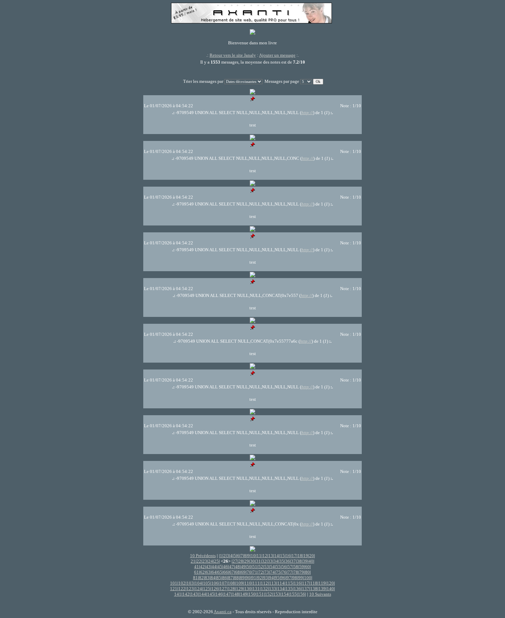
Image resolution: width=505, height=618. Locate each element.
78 (295, 572)
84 (213, 577)
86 (224, 577)
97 (289, 577)
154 (285, 594)
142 (186, 594)
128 (231, 588)
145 (210, 594)
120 (330, 583)
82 (201, 577)
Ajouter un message (277, 55)
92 (259, 577)
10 (253, 555)
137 (305, 588)
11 (259, 555)
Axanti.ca (223, 611)
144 (202, 594)
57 (290, 566)
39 (305, 561)
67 (231, 572)
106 (214, 583)
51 (254, 566)
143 (194, 594)
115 (289, 583)
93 (265, 577)
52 (260, 566)
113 (272, 583)
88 (236, 577)
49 (243, 566)
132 (264, 588)
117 (305, 583)
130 (247, 588)
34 (275, 561)
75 (278, 572)
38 (299, 561)
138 (313, 588)
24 (210, 561)
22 (199, 561)
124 (198, 588)
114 (280, 583)
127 (223, 588)
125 (206, 588)
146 (219, 594)
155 (293, 594)
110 (247, 583)
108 (231, 583)
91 (253, 577)
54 (272, 566)
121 (173, 588)
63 (208, 572)
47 (231, 566)
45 (219, 566)
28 (240, 561)
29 (246, 561)
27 (235, 561)
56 (284, 566)
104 (198, 583)
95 (277, 577)
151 (260, 594)
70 (249, 572)
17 (294, 555)
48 (237, 566)
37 (293, 561)
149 (243, 594)
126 (214, 588)
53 (266, 566)
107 (223, 583)
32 (264, 561)
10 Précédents (203, 555)
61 (196, 572)
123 (190, 588)
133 (272, 588)
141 (177, 594)
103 (190, 583)
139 (322, 588)
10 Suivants (320, 594)
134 (280, 588)
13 (270, 555)
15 (282, 555)
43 (208, 566)
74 (272, 572)
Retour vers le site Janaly (233, 55)
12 (264, 555)
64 (214, 572)
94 (271, 577)
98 (294, 577)
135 (289, 588)
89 (242, 577)
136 (297, 588)
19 (305, 555)
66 (225, 572)
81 (195, 577)
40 (310, 561)
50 (249, 566)
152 (268, 594)
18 (300, 555)
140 (330, 588)
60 (307, 566)
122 (182, 588)
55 (278, 566)
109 (239, 583)
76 (284, 572)
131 (256, 588)
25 (216, 561)
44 (214, 566)
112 (264, 583)
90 (248, 577)
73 (266, 572)
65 (219, 572)
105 (206, 583)
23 (204, 561)
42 (202, 566)
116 (297, 583)
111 (256, 583)
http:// (307, 112)
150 (252, 594)
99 (300, 577)
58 (295, 566)
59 (301, 566)
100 (307, 577)
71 (254, 572)
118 (313, 583)
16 (288, 555)
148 (235, 594)
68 (237, 572)
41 (196, 566)
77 (290, 572)
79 (301, 572)
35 (281, 561)
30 (252, 561)
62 (202, 572)
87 (230, 577)
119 (322, 583)
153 (276, 594)
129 (239, 588)
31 (258, 561)
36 (287, 561)
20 (311, 555)
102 (182, 583)
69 (243, 572)
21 (193, 561)
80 (307, 572)
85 (218, 577)
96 (283, 577)
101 (173, 583)
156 (301, 594)
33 (270, 561)
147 (227, 594)
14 (276, 555)
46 (225, 566)
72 (260, 572)
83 (207, 577)
